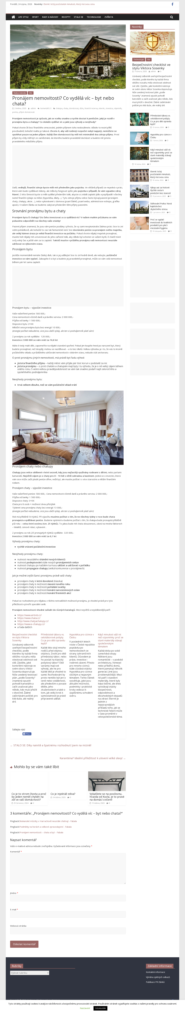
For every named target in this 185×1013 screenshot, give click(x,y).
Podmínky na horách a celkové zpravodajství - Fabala (45, 826)
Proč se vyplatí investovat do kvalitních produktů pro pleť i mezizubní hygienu (161, 223)
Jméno (14, 893)
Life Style (23, 17)
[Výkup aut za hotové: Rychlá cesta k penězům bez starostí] (139, 186)
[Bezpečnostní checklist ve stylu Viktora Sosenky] (152, 33)
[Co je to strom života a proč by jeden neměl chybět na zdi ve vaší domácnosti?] (29, 773)
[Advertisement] (68, 165)
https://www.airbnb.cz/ (29, 615)
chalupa (59, 108)
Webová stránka (18, 925)
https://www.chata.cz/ (28, 618)
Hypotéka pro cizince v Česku (81, 636)
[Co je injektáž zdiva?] (68, 773)
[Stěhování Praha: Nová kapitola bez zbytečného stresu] (139, 202)
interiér (102, 108)
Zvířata (108, 17)
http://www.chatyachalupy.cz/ (33, 621)
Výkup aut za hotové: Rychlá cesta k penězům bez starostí (160, 190)
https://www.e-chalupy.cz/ (31, 624)
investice (109, 108)
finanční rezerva (91, 108)
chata (65, 108)
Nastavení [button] (85, 1008)
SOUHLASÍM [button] (100, 1008)
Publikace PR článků (155, 982)
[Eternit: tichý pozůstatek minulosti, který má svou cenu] (139, 170)
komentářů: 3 (45, 108)
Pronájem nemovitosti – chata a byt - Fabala (41, 832)
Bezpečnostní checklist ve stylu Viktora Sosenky (24, 637)
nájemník (117, 108)
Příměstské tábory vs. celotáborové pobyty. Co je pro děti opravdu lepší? (53, 639)
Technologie (94, 17)
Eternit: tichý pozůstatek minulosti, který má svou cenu (160, 174)
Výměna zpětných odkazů (158, 977)
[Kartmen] (13, 17)
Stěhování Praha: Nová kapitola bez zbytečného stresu (161, 206)
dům (81, 108)
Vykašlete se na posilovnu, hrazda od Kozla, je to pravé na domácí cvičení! (107, 796)
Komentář (16, 851)
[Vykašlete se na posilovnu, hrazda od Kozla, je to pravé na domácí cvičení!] (107, 773)
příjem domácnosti (27, 112)
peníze (15, 112)
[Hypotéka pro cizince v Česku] (139, 133)
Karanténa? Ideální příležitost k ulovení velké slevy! (93, 758)
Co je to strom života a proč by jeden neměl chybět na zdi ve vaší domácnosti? (29, 796)
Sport (35, 17)
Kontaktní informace (155, 972)
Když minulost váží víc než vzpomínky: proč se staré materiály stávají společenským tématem (87, 4)
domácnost (73, 108)
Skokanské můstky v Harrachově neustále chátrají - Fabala (48, 821)
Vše (30, 93)
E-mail (14, 909)
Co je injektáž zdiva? (63, 794)
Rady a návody (50, 17)
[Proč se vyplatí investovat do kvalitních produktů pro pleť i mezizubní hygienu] (139, 218)
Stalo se (78, 17)
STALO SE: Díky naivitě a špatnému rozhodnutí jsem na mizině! (50, 745)
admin (33, 108)
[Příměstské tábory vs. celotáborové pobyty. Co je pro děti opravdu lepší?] (139, 114)
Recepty (66, 17)
